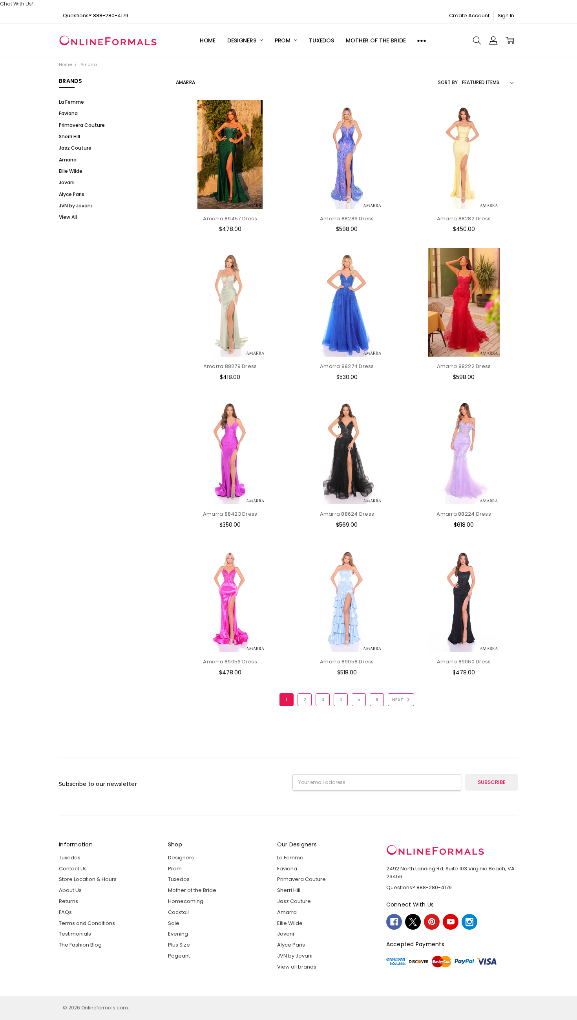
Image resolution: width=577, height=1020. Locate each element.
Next (398, 699)
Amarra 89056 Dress (230, 661)
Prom (283, 40)
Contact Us (73, 868)
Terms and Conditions (87, 923)
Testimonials (75, 934)
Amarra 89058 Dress (347, 661)
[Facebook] (394, 922)
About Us (70, 890)
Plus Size (179, 945)
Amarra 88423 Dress (230, 514)
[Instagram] (469, 922)
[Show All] (421, 40)
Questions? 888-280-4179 (95, 15)
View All (68, 217)
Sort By (448, 82)
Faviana (68, 113)
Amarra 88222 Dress (464, 366)
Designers (242, 40)
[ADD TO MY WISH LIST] (271, 137)
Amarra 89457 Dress (230, 218)
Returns (68, 901)
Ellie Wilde (70, 171)
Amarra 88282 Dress (464, 218)
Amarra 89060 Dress (464, 661)
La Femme (71, 102)
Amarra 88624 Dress (347, 514)
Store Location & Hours (88, 879)
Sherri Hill (69, 136)
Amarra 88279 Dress (230, 366)
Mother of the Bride (375, 40)
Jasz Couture (75, 148)
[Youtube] (450, 922)
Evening (178, 934)
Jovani (67, 182)
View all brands (296, 967)
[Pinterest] (432, 922)
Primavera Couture (82, 125)
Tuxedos (321, 40)
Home (207, 40)
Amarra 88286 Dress (347, 218)
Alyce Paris (71, 194)
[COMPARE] (271, 125)
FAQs (65, 912)
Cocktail (178, 912)
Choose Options (230, 194)
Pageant (179, 956)
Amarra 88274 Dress (347, 366)
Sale (173, 923)
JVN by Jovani (75, 205)
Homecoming (185, 901)
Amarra (68, 159)
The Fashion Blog (80, 945)
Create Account (469, 15)
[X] (413, 922)
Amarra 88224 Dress (463, 514)
